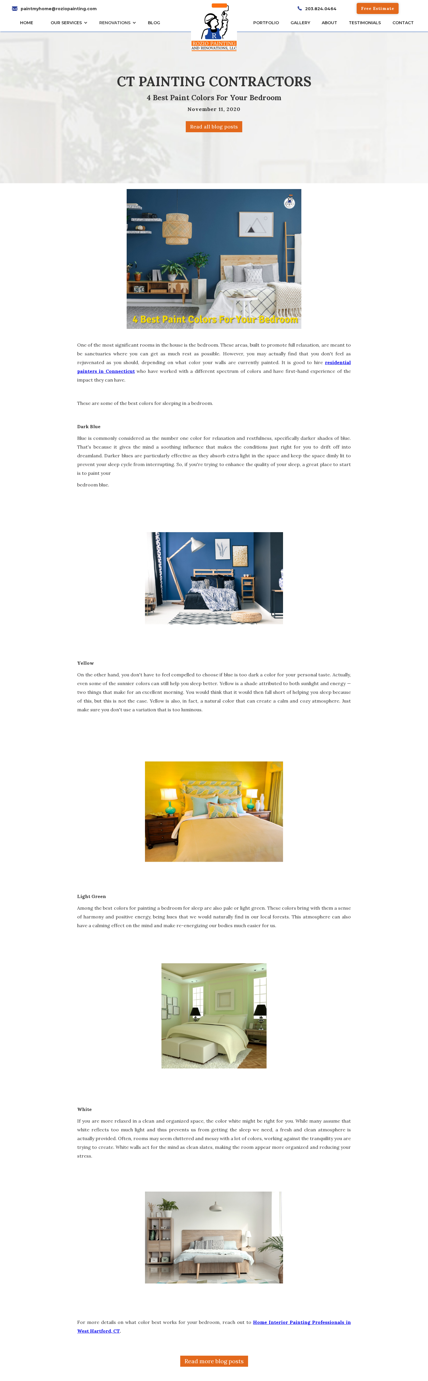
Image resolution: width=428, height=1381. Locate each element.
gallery (300, 22)
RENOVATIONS (114, 22)
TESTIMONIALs (365, 22)
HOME (26, 22)
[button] (70, 22)
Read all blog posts (214, 126)
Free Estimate (377, 8)
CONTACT (403, 22)
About (329, 22)
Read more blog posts (214, 1361)
